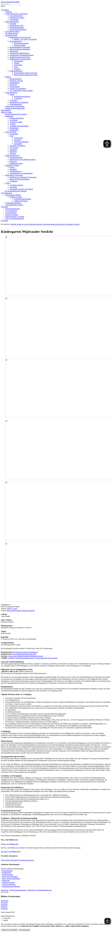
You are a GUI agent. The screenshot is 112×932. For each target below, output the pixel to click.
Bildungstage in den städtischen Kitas (22, 159)
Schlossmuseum (7, 875)
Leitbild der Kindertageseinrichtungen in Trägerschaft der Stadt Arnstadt (32, 658)
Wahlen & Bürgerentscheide (15, 108)
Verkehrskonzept (15, 171)
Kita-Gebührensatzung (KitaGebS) (24, 654)
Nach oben (4, 892)
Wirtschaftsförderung (12, 209)
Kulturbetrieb (6, 873)
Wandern (13, 154)
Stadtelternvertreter (16, 163)
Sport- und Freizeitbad (9, 877)
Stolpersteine (14, 130)
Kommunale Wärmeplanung (19, 53)
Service (7, 183)
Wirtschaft (4, 207)
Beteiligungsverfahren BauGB (20, 37)
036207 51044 (12, 609)
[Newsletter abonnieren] (10, 860)
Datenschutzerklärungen (18, 29)
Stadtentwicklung (11, 35)
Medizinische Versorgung (14, 175)
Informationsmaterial (17, 27)
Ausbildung (18, 98)
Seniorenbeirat (15, 87)
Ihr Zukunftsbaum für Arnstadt (15, 191)
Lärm (16, 67)
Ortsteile (12, 124)
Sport (11, 136)
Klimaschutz (14, 51)
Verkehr (16, 63)
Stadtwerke (6, 880)
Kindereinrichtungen (12, 155)
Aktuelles (8, 12)
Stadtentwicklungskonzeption (20, 57)
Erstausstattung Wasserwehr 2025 (25, 73)
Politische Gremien (16, 81)
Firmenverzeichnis (11, 215)
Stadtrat (7, 77)
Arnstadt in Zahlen (16, 122)
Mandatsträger (14, 83)
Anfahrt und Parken (21, 201)
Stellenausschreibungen (22, 96)
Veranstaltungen (6, 193)
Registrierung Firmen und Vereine (21, 189)
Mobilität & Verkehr (12, 165)
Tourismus (4, 220)
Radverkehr (18, 65)
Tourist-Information (8, 884)
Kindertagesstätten (16, 157)
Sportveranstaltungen (21, 142)
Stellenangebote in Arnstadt (14, 217)
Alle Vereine (14, 148)
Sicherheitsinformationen (22, 199)
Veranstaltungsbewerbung (14, 205)
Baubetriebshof (7, 871)
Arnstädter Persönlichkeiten (19, 126)
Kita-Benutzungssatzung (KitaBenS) (25, 652)
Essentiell (7, 918)
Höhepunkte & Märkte (13, 195)
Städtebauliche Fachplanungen (20, 59)
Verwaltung (5, 10)
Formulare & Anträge (17, 18)
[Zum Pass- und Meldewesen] (9, 844)
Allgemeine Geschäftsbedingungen (39, 890)
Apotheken (13, 181)
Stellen (12, 94)
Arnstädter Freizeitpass (17, 146)
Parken (12, 167)
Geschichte (13, 120)
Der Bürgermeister (11, 33)
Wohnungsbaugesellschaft (11, 886)
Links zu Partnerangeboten (14, 219)
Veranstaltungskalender (13, 203)
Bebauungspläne (19, 45)
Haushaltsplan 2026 (16, 25)
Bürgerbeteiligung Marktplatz (20, 49)
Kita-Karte (13, 161)
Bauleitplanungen (16, 41)
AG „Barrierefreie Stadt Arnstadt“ (21, 90)
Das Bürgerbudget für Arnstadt (16, 114)
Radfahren (13, 152)
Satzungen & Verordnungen (14, 106)
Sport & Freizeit (10, 132)
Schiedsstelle (14, 20)
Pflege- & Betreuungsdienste (19, 179)
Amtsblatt (13, 24)
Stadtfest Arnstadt (16, 197)
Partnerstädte (14, 128)
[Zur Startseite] (10, 2)
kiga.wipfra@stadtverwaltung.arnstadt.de (21, 610)
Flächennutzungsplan (21, 43)
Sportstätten (18, 144)
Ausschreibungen (11, 92)
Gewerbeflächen (11, 213)
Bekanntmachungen (12, 22)
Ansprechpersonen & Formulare (16, 14)
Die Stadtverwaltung (12, 31)
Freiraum (17, 69)
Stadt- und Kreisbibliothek (11, 878)
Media (6, 920)
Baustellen (13, 169)
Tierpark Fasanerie (8, 882)
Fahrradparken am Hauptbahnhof (21, 173)
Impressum (4, 890)
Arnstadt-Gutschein (16, 185)
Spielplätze (13, 150)
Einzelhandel (18, 61)
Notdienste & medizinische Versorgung (23, 177)
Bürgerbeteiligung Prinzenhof (20, 47)
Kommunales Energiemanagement (21, 55)
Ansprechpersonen (16, 16)
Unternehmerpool (16, 104)
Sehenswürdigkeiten (17, 118)
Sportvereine (18, 138)
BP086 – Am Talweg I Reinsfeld (25, 39)
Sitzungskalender (15, 79)
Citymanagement (11, 211)
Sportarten (17, 140)
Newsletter (13, 187)
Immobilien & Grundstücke (19, 102)
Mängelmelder (6, 110)
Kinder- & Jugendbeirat (18, 89)
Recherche (13, 85)
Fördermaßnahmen (16, 71)
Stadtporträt (9, 116)
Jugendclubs (14, 134)
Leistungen (13, 100)
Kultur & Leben (6, 112)
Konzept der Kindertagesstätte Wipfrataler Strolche (25, 656)
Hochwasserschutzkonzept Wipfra (26, 75)
